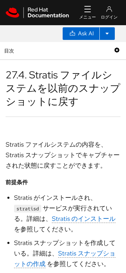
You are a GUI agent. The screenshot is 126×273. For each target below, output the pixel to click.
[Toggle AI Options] (107, 33)
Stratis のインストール (83, 219)
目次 (10, 50)
